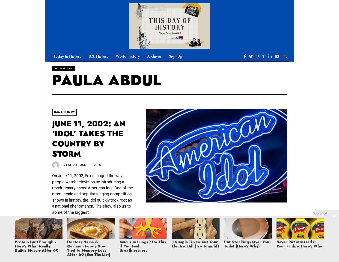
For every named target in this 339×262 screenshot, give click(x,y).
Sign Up (175, 56)
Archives (154, 56)
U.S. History (98, 56)
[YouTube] (277, 56)
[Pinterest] (264, 56)
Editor (71, 165)
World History (128, 56)
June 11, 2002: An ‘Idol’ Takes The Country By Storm (88, 139)
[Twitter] (251, 56)
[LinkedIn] (270, 56)
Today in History (67, 56)
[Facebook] (244, 56)
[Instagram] (258, 56)
